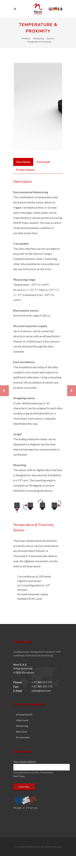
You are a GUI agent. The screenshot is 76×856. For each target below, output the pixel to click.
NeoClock (21, 731)
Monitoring (38, 38)
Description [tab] (23, 161)
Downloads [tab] (43, 161)
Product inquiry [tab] (25, 169)
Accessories (23, 737)
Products (26, 38)
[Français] (60, 9)
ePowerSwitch (24, 714)
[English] (51, 9)
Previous (19, 107)
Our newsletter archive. (26, 772)
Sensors (50, 38)
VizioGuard (22, 720)
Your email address (24, 761)
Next (56, 107)
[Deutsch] (55, 9)
